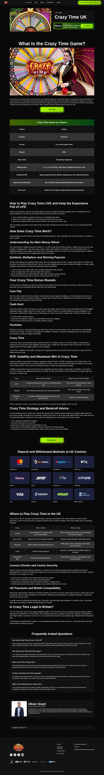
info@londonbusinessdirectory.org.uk (84, 749)
